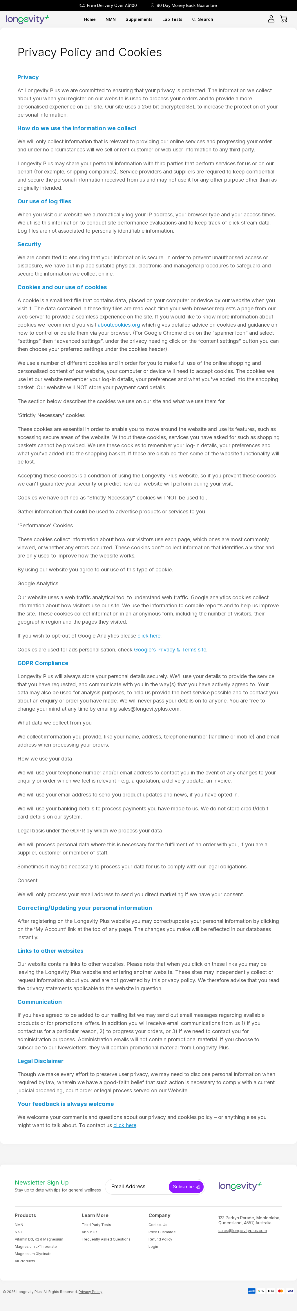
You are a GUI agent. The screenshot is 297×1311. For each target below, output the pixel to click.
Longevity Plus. (30, 1292)
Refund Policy (160, 1239)
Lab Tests (172, 19)
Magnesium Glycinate (33, 1254)
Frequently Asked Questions (106, 1239)
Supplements (139, 19)
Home (90, 19)
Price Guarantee (162, 1232)
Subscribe (183, 1186)
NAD (18, 1232)
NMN (111, 19)
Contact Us (157, 1225)
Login (153, 1246)
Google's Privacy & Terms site (170, 650)
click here (148, 636)
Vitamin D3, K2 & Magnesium (39, 1239)
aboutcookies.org (119, 325)
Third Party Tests (96, 1225)
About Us (89, 1232)
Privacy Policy (90, 1292)
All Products (25, 1261)
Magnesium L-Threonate (36, 1246)
